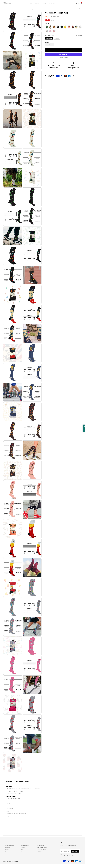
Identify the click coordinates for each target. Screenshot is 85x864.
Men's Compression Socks (13, 9)
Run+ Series (39, 854)
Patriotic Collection (40, 851)
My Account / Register (9, 845)
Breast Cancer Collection (42, 847)
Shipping (7, 849)
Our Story (23, 847)
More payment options (63, 57)
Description (9, 781)
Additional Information (22, 781)
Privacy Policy (8, 851)
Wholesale (7, 847)
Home (4, 9)
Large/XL (57, 39)
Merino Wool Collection (41, 849)
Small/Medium (49, 38)
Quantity (47, 42)
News (22, 849)
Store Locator (24, 851)
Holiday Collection (40, 845)
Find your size (78, 35)
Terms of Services (24, 845)
